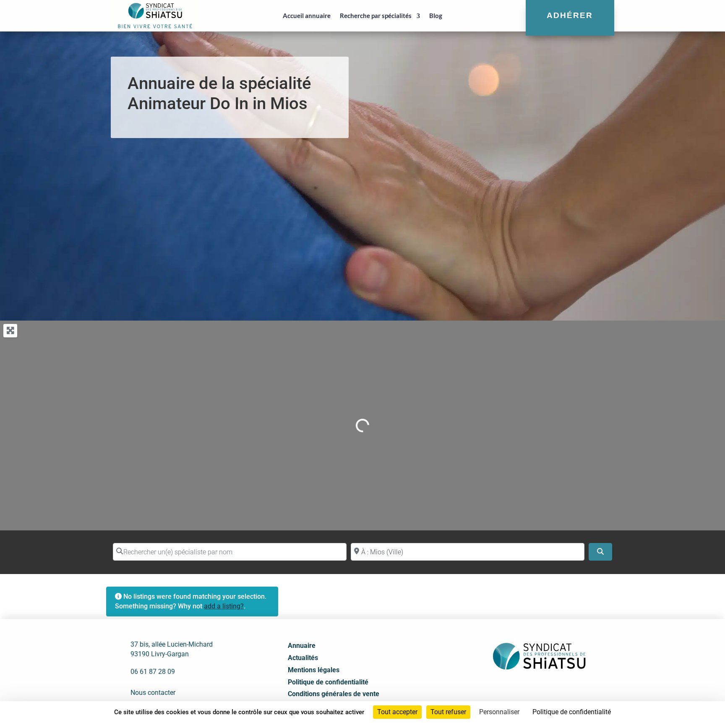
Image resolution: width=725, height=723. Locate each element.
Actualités (303, 658)
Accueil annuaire (307, 15)
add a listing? (224, 606)
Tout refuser (448, 712)
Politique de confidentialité (328, 682)
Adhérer (570, 15)
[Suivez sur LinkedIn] (529, 690)
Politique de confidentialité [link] (571, 712)
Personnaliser (499, 712)
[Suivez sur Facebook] (510, 690)
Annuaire (302, 646)
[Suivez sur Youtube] (547, 690)
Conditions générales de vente (333, 694)
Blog (435, 15)
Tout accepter (397, 712)
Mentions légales (313, 670)
